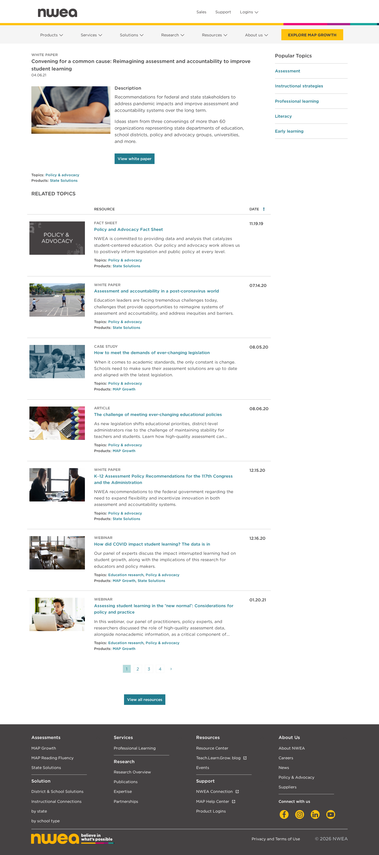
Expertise (123, 791)
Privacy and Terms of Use (276, 838)
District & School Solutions (57, 791)
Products (49, 35)
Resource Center (212, 748)
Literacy (283, 116)
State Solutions (64, 180)
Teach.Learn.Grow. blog (218, 757)
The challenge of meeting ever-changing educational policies (158, 414)
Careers (286, 757)
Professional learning (297, 101)
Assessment (287, 71)
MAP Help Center (212, 801)
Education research (125, 575)
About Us (289, 737)
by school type (45, 820)
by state (39, 811)
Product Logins (211, 811)
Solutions (129, 35)
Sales (201, 12)
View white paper (134, 159)
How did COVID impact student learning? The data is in (152, 544)
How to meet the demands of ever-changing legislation (152, 352)
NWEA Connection (214, 791)
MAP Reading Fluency (52, 757)
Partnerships (126, 801)
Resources (212, 35)
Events (202, 767)
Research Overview (132, 772)
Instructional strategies (299, 86)
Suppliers (288, 787)
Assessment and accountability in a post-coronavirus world (156, 291)
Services (89, 35)
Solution (40, 781)
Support (223, 12)
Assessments (45, 737)
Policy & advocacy (62, 175)
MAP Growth (124, 389)
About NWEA (292, 748)
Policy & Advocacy (296, 777)
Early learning (289, 131)
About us (254, 35)
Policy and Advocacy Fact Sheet (128, 229)
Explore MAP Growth (312, 35)
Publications (126, 781)
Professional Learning (135, 748)
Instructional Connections (56, 801)
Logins (246, 12)
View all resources (144, 699)
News (284, 767)
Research (170, 35)
